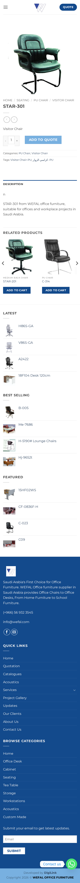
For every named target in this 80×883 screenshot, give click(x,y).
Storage (9, 793)
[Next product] (6, 119)
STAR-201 (9, 281)
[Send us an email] (14, 632)
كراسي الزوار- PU (43, 159)
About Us (10, 722)
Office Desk (12, 761)
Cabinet (9, 769)
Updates (10, 706)
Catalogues (12, 674)
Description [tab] (13, 184)
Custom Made (14, 817)
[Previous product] (14, 119)
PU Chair (41, 100)
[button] (5, 7)
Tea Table (10, 785)
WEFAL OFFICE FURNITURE (53, 877)
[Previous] (3, 271)
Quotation (11, 666)
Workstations (14, 801)
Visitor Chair (63, 100)
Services (10, 690)
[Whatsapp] (71, 864)
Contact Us (12, 729)
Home (7, 100)
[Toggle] (74, 690)
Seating (23, 100)
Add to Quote (43, 140)
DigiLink (50, 873)
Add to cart (17, 290)
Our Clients (12, 714)
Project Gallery (15, 698)
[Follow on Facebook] (6, 632)
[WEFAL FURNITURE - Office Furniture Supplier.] (40, 7)
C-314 (46, 281)
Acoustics (11, 682)
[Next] (76, 271)
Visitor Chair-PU (21, 159)
